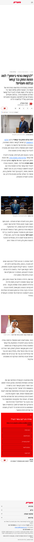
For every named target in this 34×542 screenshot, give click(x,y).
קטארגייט (13, 461)
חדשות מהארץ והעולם (23, 72)
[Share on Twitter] (23, 108)
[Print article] (15, 108)
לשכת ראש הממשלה (23, 461)
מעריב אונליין (24, 103)
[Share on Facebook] (27, 108)
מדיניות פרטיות (22, 540)
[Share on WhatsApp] (19, 108)
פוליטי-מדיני (13, 72)
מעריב (31, 72)
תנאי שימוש (30, 540)
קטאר (31, 461)
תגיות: (31, 459)
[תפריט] (32, 2)
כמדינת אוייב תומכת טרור (17, 158)
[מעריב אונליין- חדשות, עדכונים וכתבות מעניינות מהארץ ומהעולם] (17, 2)
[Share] (31, 108)
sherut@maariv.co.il (21, 527)
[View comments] (4, 108)
